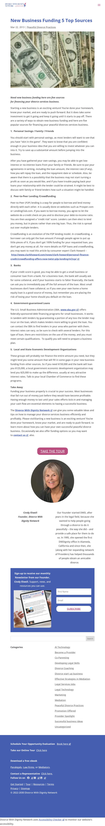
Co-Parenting (62, 657)
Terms (50, 784)
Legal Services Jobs (65, 684)
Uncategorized (63, 726)
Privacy (14, 788)
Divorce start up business (69, 673)
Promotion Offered (65, 710)
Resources (39, 784)
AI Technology (62, 647)
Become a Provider (65, 652)
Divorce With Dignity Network (32, 410)
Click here (41, 750)
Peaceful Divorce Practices (41, 27)
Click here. (47, 773)
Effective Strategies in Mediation (72, 678)
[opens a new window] (30, 777)
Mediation (60, 700)
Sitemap (25, 788)
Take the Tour (52, 451)
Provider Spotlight (65, 716)
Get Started (16, 784)
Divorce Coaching (64, 668)
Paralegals (16, 767)
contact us (19, 435)
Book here (62, 743)
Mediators (44, 767)
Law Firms (28, 767)
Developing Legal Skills (67, 663)
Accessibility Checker (50, 819)
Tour (28, 784)
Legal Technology (64, 689)
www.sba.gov (68, 309)
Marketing (60, 694)
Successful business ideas (69, 721)
